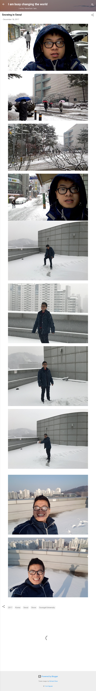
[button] (92, 15)
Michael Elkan (53, 681)
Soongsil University (47, 607)
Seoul (26, 607)
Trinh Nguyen (49, 686)
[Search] (92, 5)
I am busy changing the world (28, 4)
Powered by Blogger (49, 676)
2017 (10, 607)
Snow (33, 607)
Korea (17, 607)
